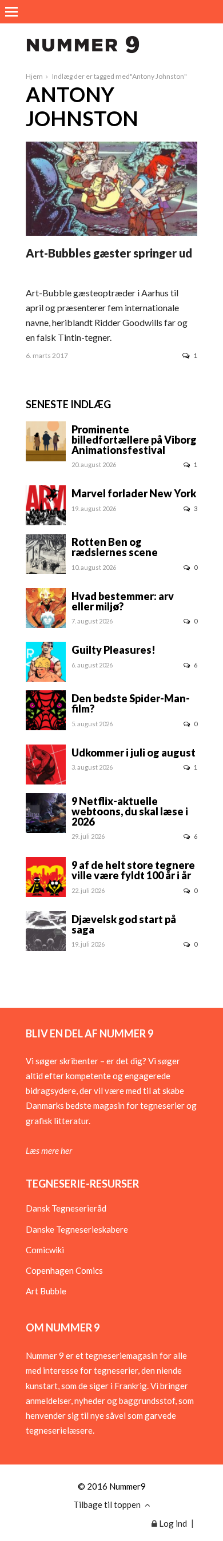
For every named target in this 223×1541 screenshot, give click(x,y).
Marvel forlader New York (133, 493)
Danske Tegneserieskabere (77, 1229)
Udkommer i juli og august (133, 752)
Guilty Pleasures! (113, 650)
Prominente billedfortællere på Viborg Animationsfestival (134, 439)
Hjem (34, 76)
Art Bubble (46, 1291)
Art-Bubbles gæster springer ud (109, 253)
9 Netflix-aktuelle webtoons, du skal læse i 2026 (129, 811)
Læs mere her (49, 1150)
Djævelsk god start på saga (123, 924)
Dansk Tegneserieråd (66, 1208)
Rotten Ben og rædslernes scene (114, 547)
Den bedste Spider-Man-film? (130, 703)
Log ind (172, 1523)
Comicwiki (45, 1250)
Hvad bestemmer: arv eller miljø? (122, 601)
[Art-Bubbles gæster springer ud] (111, 232)
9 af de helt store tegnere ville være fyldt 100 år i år (133, 870)
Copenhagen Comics (64, 1270)
